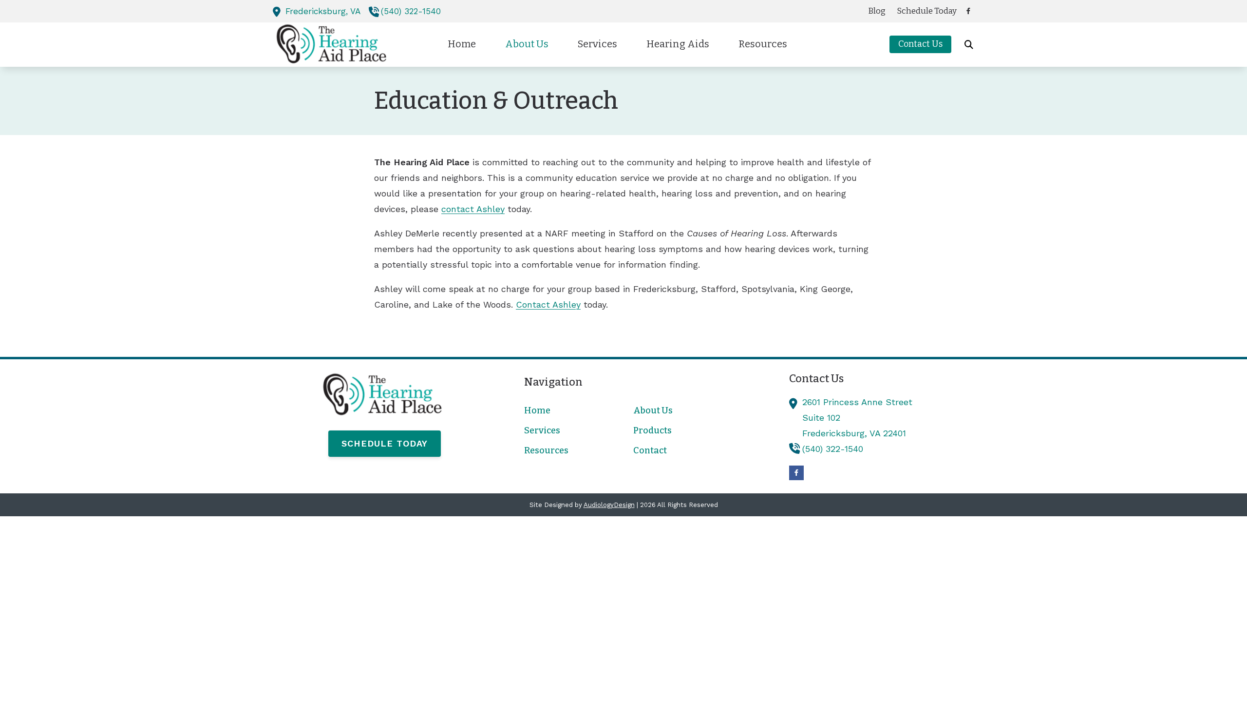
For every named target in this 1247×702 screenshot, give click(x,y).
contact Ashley (473, 209)
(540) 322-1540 (411, 11)
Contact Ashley (548, 304)
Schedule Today (384, 443)
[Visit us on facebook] (968, 11)
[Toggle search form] (968, 44)
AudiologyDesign (609, 504)
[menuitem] (877, 11)
